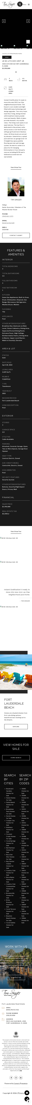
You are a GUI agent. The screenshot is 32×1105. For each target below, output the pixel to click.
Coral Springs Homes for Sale (11, 843)
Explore (16, 726)
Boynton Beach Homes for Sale (11, 918)
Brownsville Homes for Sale (10, 895)
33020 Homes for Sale (25, 866)
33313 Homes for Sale (25, 852)
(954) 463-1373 (7, 216)
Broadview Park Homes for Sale (10, 811)
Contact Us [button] (16, 977)
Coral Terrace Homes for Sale (11, 911)
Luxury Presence (20, 1083)
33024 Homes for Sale (25, 913)
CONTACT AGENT (16, 235)
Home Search (16, 757)
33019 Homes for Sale (25, 859)
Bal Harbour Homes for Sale (10, 850)
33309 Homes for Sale (25, 845)
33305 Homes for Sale (25, 804)
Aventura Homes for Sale (10, 829)
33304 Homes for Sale (25, 798)
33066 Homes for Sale (25, 920)
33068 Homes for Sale (25, 893)
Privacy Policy (23, 1093)
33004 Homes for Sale (25, 832)
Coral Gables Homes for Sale (10, 925)
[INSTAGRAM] (16, 1078)
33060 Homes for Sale (25, 879)
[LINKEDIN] (21, 1078)
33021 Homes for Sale (25, 873)
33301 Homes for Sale (25, 791)
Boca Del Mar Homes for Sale (10, 857)
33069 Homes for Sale (25, 886)
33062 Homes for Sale (25, 900)
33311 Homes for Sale (25, 811)
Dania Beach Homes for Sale (10, 804)
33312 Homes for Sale (25, 825)
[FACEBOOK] (11, 1078)
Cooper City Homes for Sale (10, 823)
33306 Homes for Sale (25, 818)
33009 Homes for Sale (25, 907)
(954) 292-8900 (10, 1015)
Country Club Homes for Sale (10, 873)
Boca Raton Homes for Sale (10, 879)
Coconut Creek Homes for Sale (11, 836)
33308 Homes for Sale (25, 839)
